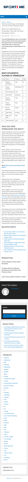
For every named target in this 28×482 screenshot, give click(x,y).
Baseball (6, 364)
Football (6, 392)
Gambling (6, 395)
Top (5, 450)
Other (5, 434)
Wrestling (6, 457)
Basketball (7, 367)
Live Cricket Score (9, 413)
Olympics (6, 432)
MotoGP (6, 422)
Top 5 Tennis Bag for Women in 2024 (14, 277)
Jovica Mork (6, 36)
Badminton (7, 360)
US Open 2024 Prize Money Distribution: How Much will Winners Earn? (11, 270)
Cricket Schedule (9, 385)
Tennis (6, 448)
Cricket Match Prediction (11, 383)
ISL (5, 409)
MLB (5, 418)
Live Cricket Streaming (10, 416)
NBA (5, 425)
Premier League (8, 436)
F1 (4, 390)
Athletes (6, 358)
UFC (5, 455)
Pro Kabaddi (7, 439)
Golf (5, 399)
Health (6, 402)
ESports (6, 388)
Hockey (6, 404)
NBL (5, 427)
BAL (5, 362)
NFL (5, 429)
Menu (2, 16)
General (6, 397)
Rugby (6, 441)
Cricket (6, 381)
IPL (5, 406)
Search (5, 307)
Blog (5, 374)
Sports (6, 443)
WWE (5, 460)
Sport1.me (9, 478)
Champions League (9, 378)
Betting (6, 371)
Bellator (6, 369)
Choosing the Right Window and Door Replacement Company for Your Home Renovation (14, 328)
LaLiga (6, 411)
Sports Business (8, 446)
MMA (5, 420)
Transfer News (8, 453)
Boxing (6, 376)
